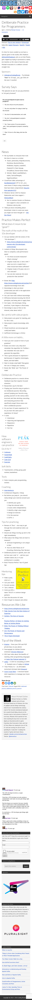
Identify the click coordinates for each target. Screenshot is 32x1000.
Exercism (7, 462)
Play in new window (14, 42)
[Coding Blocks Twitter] (22, 13)
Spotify (22, 45)
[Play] (4, 39)
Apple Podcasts (13, 45)
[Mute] (23, 39)
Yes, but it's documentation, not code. (15, 114)
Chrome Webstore (17, 652)
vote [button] (5, 140)
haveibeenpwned (9, 183)
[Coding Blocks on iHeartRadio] (26, 9)
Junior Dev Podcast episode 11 (16, 659)
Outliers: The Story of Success (14, 616)
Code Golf (7, 460)
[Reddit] (3, 683)
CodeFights (8, 457)
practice (19, 688)
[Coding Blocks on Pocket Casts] (22, 9)
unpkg (6, 662)
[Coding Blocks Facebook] (26, 13)
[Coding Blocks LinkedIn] (19, 13)
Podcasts (11, 686)
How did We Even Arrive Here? (10, 962)
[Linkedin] (12, 683)
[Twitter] (6, 683)
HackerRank (8, 455)
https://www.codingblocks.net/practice (16, 608)
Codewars (7, 452)
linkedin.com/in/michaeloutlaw (18, 734)
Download (25, 42)
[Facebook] (9, 683)
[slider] (27, 39)
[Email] (14, 683)
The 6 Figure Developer (12, 636)
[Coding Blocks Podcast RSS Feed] (15, 13)
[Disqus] (16, 764)
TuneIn (28, 45)
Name (4, 840)
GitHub (26, 664)
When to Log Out (7, 950)
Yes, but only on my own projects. (14, 104)
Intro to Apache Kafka (8, 978)
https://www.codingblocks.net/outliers (16, 283)
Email (3, 845)
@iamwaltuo (12, 736)
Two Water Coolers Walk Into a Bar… (12, 959)
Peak (13, 281)
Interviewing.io (9, 490)
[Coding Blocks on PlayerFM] (11, 9)
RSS (4, 47)
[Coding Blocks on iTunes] (4, 9)
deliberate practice (12, 688)
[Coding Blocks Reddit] (30, 13)
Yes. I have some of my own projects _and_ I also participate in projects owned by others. (15, 126)
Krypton (6, 644)
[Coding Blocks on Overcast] (15, 9)
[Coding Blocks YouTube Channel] (30, 9)
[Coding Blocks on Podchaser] (19, 9)
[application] (16, 39)
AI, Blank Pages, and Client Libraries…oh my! (14, 966)
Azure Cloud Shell (10, 672)
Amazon (24, 669)
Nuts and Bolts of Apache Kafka (11, 975)
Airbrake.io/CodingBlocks (12, 75)
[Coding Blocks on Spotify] (7, 9)
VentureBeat (9, 198)
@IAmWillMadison (8, 57)
